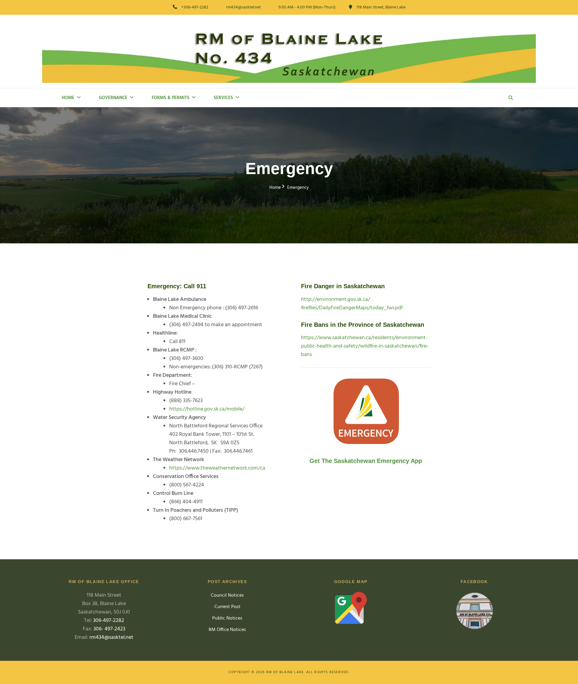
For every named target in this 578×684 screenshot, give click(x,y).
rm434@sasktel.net (111, 637)
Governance (113, 98)
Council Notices (227, 595)
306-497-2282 (108, 620)
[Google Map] (351, 607)
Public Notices (227, 618)
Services (223, 98)
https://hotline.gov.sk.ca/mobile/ (206, 409)
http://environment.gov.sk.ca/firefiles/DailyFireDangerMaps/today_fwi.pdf (352, 303)
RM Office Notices (227, 630)
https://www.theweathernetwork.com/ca (217, 468)
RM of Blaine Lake (285, 672)
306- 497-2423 (109, 629)
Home (68, 98)
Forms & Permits (170, 98)
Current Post (227, 607)
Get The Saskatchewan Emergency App (365, 461)
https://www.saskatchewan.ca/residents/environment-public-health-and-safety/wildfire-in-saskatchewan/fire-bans (364, 346)
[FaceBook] (474, 612)
